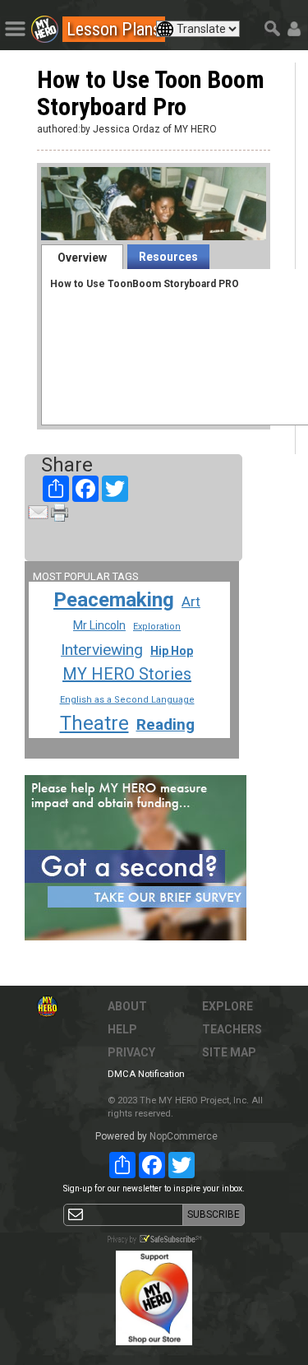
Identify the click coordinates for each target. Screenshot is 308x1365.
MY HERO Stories (126, 674)
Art (191, 601)
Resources (168, 256)
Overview (82, 257)
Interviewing (102, 649)
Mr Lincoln (99, 625)
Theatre (94, 723)
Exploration (157, 626)
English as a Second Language (127, 699)
